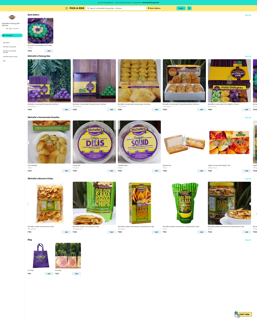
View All (248, 15)
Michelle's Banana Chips (10, 56)
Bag (4, 61)
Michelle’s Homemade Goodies (9, 51)
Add (48, 51)
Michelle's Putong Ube (9, 47)
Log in (181, 8)
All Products (9, 35)
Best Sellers (6, 42)
